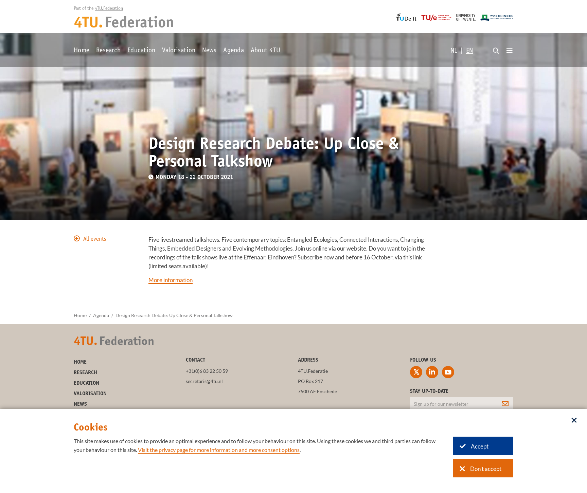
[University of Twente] (466, 17)
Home (81, 51)
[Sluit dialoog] (574, 420)
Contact (195, 360)
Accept (479, 446)
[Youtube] (448, 372)
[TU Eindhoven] (436, 18)
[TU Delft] (406, 17)
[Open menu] (509, 51)
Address (308, 360)
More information (170, 280)
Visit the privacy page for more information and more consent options (219, 449)
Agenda (233, 51)
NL (453, 51)
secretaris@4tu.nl (204, 381)
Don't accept (485, 468)
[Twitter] (416, 372)
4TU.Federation (109, 8)
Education (141, 51)
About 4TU (265, 51)
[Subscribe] (505, 403)
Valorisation (178, 51)
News (209, 51)
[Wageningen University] (496, 18)
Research (108, 51)
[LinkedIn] (432, 372)
